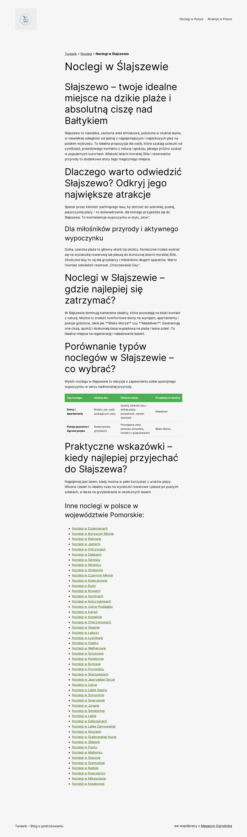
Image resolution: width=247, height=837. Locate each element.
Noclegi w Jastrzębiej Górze (93, 679)
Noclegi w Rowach (86, 591)
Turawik (71, 54)
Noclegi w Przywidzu (88, 669)
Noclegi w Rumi (84, 586)
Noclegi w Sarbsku (86, 560)
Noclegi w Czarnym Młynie (92, 575)
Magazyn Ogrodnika (216, 826)
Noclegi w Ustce (84, 685)
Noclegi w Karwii (84, 612)
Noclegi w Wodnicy (86, 565)
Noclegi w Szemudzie (88, 763)
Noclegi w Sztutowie (87, 653)
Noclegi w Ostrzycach (89, 549)
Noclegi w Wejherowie (89, 648)
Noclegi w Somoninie (88, 695)
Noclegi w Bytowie (86, 664)
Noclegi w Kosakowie (88, 784)
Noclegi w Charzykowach (91, 622)
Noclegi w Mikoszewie (89, 778)
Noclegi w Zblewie (86, 742)
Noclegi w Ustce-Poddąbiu (92, 607)
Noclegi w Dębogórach (89, 721)
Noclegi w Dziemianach (90, 528)
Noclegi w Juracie (85, 705)
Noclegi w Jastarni (86, 544)
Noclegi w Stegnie (86, 627)
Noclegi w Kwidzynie (88, 659)
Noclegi (86, 54)
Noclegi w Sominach (87, 596)
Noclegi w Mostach (86, 732)
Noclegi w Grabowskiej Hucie (94, 737)
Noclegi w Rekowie (86, 539)
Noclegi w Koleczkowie (89, 580)
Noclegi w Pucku (84, 747)
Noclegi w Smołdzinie (88, 711)
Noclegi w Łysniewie (87, 638)
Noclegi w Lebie (84, 716)
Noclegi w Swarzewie (88, 700)
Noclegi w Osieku (85, 643)
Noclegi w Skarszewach (90, 674)
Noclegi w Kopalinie (87, 617)
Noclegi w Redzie (85, 768)
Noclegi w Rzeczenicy (89, 773)
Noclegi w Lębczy (85, 633)
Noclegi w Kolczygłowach (91, 601)
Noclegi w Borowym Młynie (93, 534)
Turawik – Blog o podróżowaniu (39, 826)
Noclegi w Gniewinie (87, 570)
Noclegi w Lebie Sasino (89, 690)
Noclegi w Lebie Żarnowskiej (94, 726)
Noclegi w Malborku (87, 752)
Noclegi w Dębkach (87, 554)
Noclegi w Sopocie (86, 758)
